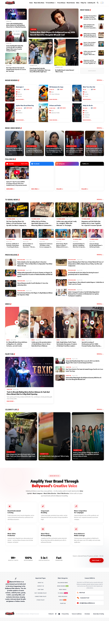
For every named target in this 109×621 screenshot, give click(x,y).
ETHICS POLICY (40, 600)
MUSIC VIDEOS (62, 589)
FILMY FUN (63, 603)
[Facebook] (55, 614)
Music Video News (39, 3)
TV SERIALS (61, 593)
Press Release (61, 3)
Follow (59, 189)
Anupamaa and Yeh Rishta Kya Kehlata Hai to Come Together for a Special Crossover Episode (90, 63)
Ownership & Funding (98, 614)
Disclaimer (87, 614)
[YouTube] (59, 614)
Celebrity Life (91, 3)
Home (31, 3)
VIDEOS (61, 600)
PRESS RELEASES (62, 596)
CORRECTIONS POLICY (40, 596)
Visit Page (34, 189)
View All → (100, 80)
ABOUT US (40, 582)
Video (77, 3)
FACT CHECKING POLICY (41, 593)
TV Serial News (50, 3)
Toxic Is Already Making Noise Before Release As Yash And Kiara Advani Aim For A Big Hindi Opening (16, 25)
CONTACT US (40, 586)
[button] (102, 3)
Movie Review (71, 3)
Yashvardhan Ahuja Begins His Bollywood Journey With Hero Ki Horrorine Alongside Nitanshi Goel (52, 33)
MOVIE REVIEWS (61, 586)
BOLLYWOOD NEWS (63, 582)
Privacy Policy (65, 614)
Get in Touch (95, 560)
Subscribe (9, 189)
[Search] (97, 2)
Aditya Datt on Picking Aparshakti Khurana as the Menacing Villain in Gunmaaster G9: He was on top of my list (90, 36)
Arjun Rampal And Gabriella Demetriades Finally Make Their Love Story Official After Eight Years (40, 70)
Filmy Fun (83, 3)
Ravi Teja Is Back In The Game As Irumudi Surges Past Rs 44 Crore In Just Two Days (16, 69)
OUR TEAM (40, 589)
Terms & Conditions (77, 614)
